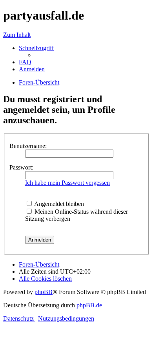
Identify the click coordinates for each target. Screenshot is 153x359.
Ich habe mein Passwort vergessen (67, 182)
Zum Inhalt (17, 34)
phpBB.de (89, 305)
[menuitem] (25, 62)
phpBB (44, 292)
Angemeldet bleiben (58, 203)
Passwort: (21, 167)
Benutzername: (28, 146)
